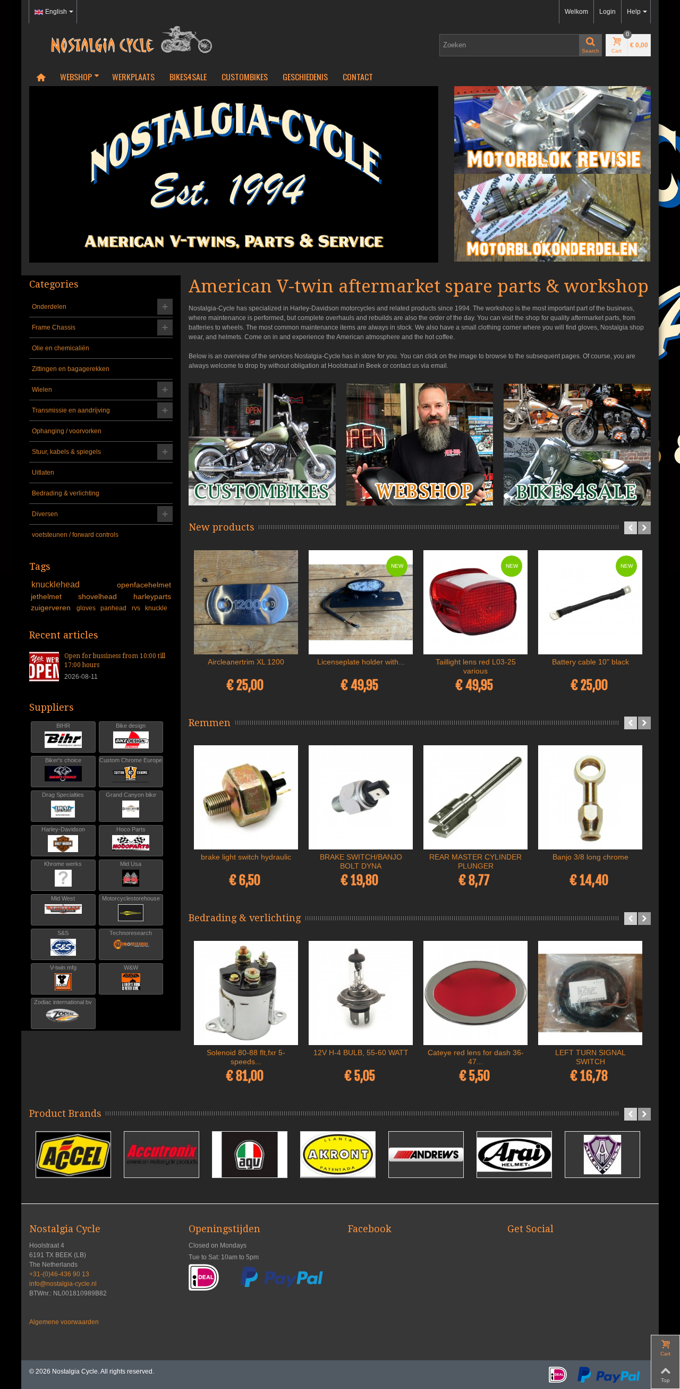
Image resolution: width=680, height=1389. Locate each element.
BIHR (63, 725)
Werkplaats (133, 76)
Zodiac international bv (63, 1002)
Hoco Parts (131, 829)
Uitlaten (43, 472)
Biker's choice (63, 760)
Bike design (131, 725)
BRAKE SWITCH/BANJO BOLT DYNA (361, 861)
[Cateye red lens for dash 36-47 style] (475, 993)
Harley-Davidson (63, 829)
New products (221, 527)
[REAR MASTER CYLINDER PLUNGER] (475, 797)
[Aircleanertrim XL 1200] (246, 602)
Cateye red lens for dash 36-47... (476, 1057)
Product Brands (65, 1113)
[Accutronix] (161, 1154)
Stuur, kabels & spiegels (66, 452)
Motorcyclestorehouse (131, 898)
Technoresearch (130, 933)
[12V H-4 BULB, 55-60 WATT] (361, 993)
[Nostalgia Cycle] (127, 39)
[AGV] (249, 1154)
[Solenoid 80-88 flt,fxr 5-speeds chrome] (246, 993)
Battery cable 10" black (590, 662)
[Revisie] (552, 130)
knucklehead (72, 584)
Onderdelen (49, 306)
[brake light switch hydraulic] (246, 797)
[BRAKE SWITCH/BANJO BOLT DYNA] (361, 797)
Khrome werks (63, 864)
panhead (114, 608)
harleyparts (152, 596)
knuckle (156, 608)
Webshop (76, 76)
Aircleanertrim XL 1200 (246, 662)
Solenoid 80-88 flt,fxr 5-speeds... (246, 1057)
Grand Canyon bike (131, 795)
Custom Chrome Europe (130, 760)
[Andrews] (426, 1154)
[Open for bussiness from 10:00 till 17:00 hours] (44, 666)
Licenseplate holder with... (361, 662)
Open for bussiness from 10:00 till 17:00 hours (114, 660)
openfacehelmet (144, 584)
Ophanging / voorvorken (66, 431)
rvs (137, 608)
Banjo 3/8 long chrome (590, 857)
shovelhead (104, 596)
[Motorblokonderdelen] (552, 218)
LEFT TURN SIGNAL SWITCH (590, 1057)
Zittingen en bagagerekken (70, 369)
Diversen (45, 514)
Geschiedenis (305, 76)
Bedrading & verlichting (65, 493)
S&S (63, 933)
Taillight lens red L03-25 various (476, 666)
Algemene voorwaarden (64, 1322)
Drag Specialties (63, 795)
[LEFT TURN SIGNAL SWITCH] (590, 993)
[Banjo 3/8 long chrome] (590, 797)
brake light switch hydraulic (246, 857)
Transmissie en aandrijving (71, 410)
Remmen (210, 722)
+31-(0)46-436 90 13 (59, 1274)
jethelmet (52, 596)
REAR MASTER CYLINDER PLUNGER (475, 861)
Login (607, 11)
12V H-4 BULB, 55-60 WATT (361, 1052)
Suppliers (51, 707)
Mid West (63, 898)
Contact (358, 76)
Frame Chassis (53, 327)
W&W (131, 967)
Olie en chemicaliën (60, 348)
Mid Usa (130, 864)
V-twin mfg (63, 967)
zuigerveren (52, 607)
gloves (86, 608)
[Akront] (338, 1154)
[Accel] (73, 1154)
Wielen (42, 389)
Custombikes (245, 76)
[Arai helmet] (514, 1154)
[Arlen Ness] (602, 1154)
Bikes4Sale (188, 76)
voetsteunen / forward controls (75, 534)
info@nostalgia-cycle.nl (63, 1283)
